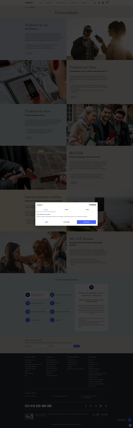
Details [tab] (66, 209)
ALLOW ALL (86, 222)
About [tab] (87, 209)
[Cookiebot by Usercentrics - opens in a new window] (90, 205)
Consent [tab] (46, 209)
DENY (46, 222)
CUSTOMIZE (66, 222)
